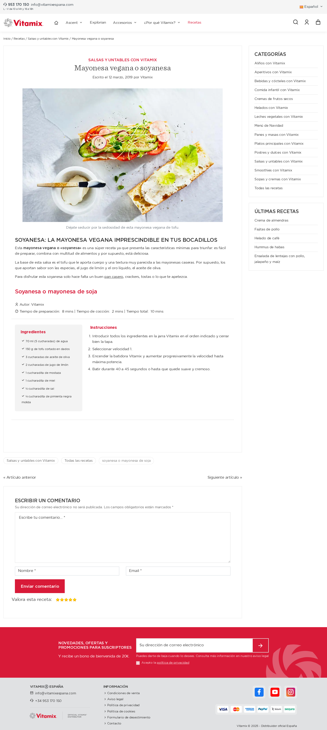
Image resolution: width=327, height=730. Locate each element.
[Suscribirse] (260, 645)
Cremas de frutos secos (273, 99)
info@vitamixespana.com (52, 4)
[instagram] (290, 692)
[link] (307, 22)
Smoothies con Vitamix (273, 170)
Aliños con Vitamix (269, 63)
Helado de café (266, 238)
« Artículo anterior (19, 477)
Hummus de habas (269, 247)
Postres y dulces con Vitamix (277, 152)
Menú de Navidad (268, 125)
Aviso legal (115, 699)
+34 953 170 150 (48, 700)
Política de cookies (121, 711)
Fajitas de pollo (267, 229)
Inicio (6, 39)
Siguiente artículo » (225, 477)
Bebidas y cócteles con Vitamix (280, 81)
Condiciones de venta (123, 693)
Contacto (114, 723)
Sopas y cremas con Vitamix (277, 179)
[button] (125, 22)
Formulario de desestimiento (129, 717)
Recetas (19, 39)
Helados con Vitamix (271, 107)
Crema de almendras (271, 220)
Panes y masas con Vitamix (276, 134)
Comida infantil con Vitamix (277, 90)
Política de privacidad (123, 705)
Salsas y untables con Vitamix (48, 39)
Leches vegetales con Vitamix (278, 116)
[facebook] (259, 692)
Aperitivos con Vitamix (273, 72)
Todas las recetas (79, 460)
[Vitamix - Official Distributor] (23, 22)
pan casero (113, 277)
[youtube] (274, 692)
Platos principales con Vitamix (279, 143)
